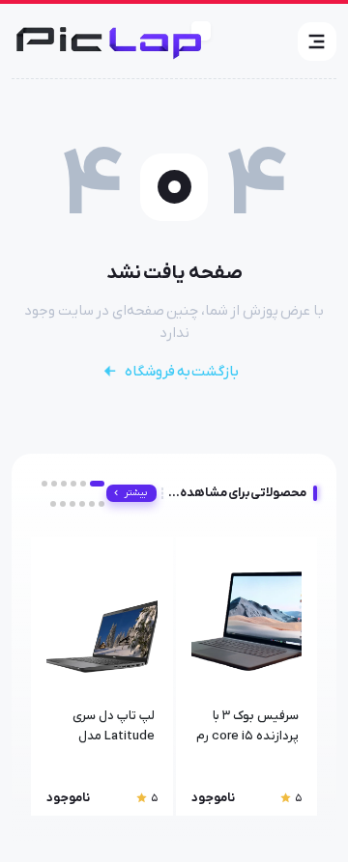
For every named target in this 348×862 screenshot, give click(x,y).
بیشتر (136, 493)
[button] (317, 41)
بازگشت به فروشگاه (182, 371)
